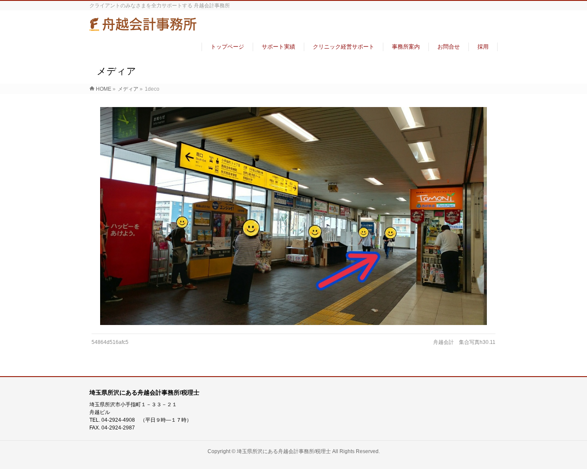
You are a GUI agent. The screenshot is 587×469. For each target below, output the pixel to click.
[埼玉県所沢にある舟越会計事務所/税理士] (143, 27)
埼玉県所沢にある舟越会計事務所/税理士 (284, 451)
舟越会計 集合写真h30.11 (464, 342)
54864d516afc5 (110, 342)
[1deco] (294, 216)
